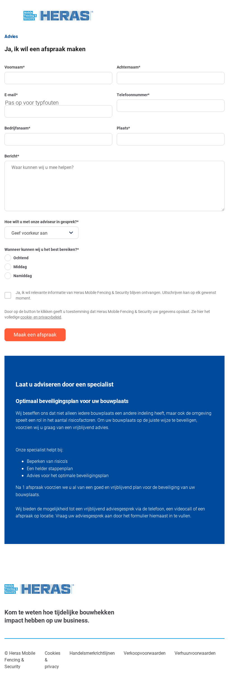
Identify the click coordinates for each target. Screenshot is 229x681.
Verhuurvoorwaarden (195, 653)
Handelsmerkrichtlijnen (92, 653)
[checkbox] (41, 268)
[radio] (41, 259)
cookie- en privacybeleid (40, 317)
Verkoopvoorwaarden (145, 653)
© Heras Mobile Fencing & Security (19, 659)
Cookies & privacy (52, 659)
